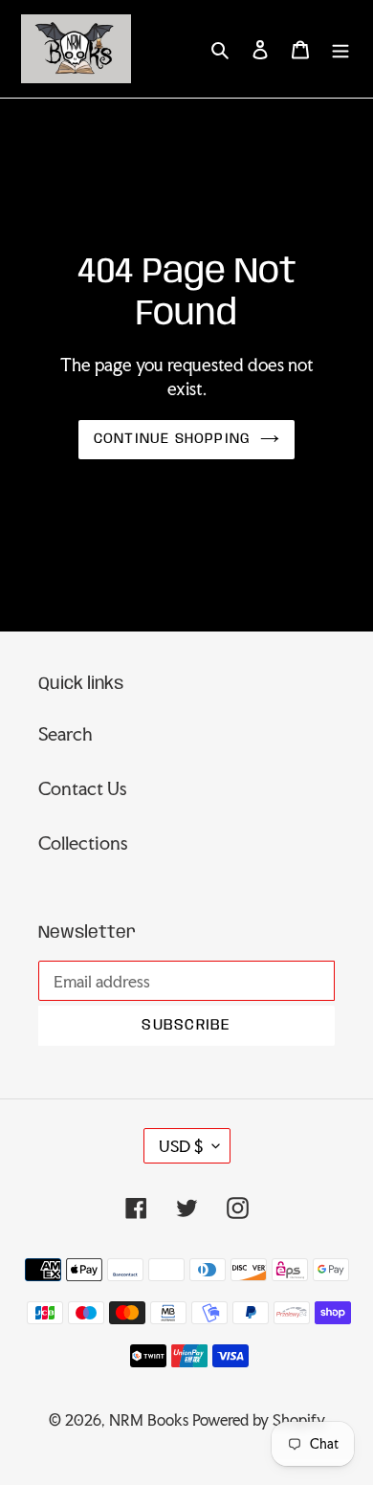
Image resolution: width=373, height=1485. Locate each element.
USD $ (181, 1146)
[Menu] (340, 48)
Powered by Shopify (258, 1420)
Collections (83, 842)
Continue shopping (173, 439)
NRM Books (148, 1420)
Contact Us (82, 788)
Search (65, 733)
